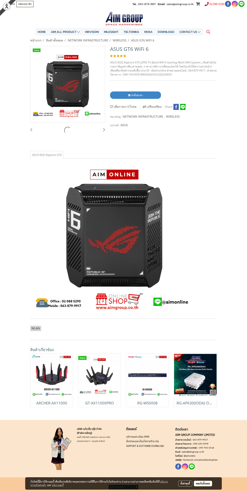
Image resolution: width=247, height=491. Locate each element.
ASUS (124, 125)
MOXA (148, 32)
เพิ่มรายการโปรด (125, 107)
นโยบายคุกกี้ (58, 485)
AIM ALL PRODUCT (64, 32)
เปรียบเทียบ (154, 107)
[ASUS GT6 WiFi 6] (67, 84)
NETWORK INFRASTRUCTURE (143, 116)
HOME (42, 32)
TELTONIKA (131, 32)
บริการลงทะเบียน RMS (137, 437)
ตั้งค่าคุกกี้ (185, 483)
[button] (208, 32)
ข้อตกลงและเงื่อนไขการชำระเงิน (142, 441)
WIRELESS (173, 116)
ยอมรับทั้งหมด (203, 483)
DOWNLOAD (166, 32)
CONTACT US (188, 32)
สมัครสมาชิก (25, 4)
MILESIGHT (111, 32)
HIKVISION (92, 32)
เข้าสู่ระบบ (9, 4)
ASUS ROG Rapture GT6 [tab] (47, 155)
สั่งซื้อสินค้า (137, 95)
